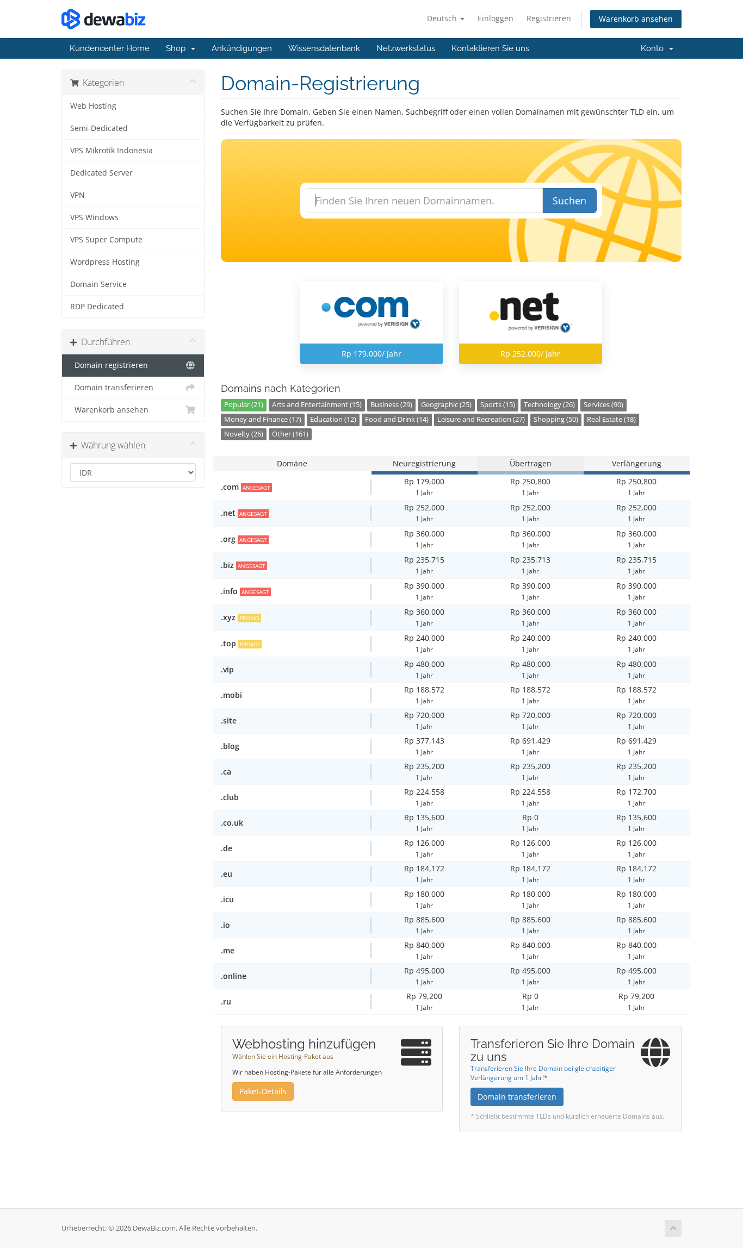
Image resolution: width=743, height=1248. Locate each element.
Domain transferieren (111, 387)
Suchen (569, 200)
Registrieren (549, 18)
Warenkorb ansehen (636, 19)
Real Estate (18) (611, 419)
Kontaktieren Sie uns (490, 48)
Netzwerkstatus (405, 48)
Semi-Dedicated (99, 128)
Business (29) (391, 404)
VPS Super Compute (106, 240)
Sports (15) (497, 404)
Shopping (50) (556, 419)
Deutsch (443, 18)
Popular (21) (243, 404)
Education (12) (333, 419)
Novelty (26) (243, 434)
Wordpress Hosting (105, 262)
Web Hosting (93, 106)
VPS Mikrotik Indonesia (111, 150)
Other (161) (290, 434)
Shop (178, 48)
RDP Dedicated (97, 306)
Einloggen (495, 18)
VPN (77, 195)
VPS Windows (94, 217)
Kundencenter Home (110, 48)
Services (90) (603, 404)
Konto (654, 48)
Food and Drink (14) (397, 419)
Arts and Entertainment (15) (317, 404)
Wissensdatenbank (324, 48)
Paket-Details (263, 1091)
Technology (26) (549, 404)
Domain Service (98, 284)
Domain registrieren (109, 365)
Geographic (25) (446, 404)
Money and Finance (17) (262, 419)
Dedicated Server (101, 173)
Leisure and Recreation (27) (481, 419)
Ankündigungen (242, 48)
